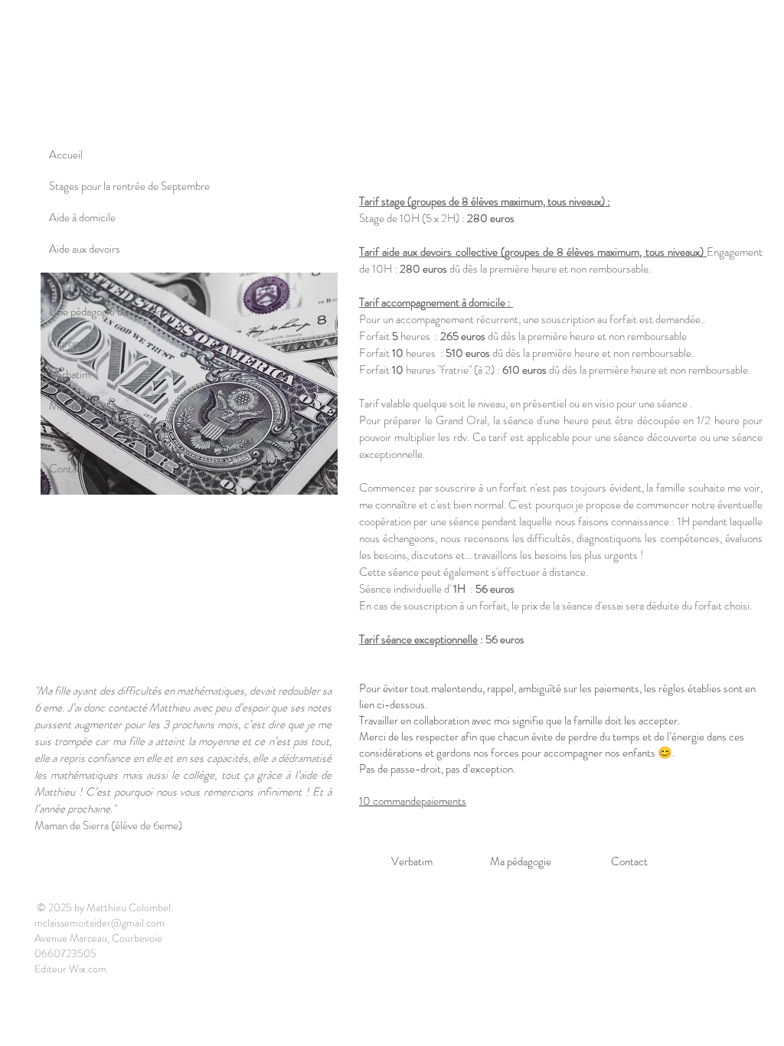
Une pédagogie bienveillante (110, 311)
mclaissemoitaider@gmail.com (99, 922)
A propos (69, 343)
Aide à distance (82, 280)
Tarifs (61, 437)
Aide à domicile (82, 217)
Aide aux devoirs (84, 248)
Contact (67, 468)
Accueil (66, 154)
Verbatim (69, 374)
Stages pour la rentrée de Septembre (129, 186)
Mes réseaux (77, 405)
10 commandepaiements (412, 801)
